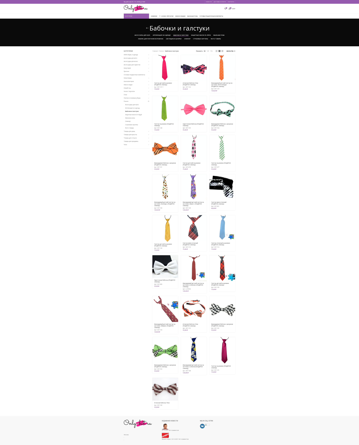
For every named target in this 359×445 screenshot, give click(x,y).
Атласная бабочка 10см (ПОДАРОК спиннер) (190, 84)
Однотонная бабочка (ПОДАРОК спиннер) (193, 124)
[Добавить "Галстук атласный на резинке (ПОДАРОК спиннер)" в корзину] (233, 218)
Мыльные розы (130, 118)
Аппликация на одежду (132, 108)
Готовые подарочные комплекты (134, 75)
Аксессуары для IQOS (132, 104)
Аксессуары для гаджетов (132, 65)
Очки (125, 94)
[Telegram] (203, 1)
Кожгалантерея (129, 81)
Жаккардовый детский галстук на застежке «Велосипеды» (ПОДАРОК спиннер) (221, 84)
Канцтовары (128, 78)
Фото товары (129, 128)
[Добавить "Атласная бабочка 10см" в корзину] (176, 381)
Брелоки (126, 71)
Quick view (176, 62)
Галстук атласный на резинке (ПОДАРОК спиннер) (220, 244)
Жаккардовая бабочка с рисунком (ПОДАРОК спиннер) (222, 124)
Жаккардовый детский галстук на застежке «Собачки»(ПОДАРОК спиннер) (193, 366)
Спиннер (128, 121)
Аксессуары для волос (131, 61)
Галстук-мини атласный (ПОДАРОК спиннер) (218, 203)
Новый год (127, 88)
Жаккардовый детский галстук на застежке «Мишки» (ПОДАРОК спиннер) (164, 325)
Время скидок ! (166, 439)
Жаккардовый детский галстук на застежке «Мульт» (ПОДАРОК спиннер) (193, 203)
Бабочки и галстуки (132, 111)
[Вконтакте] (202, 1)
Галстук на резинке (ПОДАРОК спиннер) (164, 124)
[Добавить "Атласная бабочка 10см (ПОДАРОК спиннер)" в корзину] (205, 58)
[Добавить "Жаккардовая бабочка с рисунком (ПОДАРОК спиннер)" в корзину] (233, 99)
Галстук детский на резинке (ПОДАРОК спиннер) (163, 84)
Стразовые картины (131, 125)
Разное (126, 101)
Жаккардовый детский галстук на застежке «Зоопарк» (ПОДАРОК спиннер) (164, 203)
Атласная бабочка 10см (161, 403)
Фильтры (230, 51)
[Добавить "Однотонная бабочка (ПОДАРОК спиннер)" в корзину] (205, 99)
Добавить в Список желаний (176, 66)
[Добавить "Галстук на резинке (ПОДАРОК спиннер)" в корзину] (176, 99)
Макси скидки (128, 85)
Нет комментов (174, 430)
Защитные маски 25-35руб (133, 115)
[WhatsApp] (201, 1)
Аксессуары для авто (130, 58)
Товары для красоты (130, 134)
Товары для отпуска (130, 138)
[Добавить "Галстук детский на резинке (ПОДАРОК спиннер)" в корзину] (176, 58)
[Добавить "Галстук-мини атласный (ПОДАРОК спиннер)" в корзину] (233, 177)
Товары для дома (129, 131)
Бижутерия (127, 68)
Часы (125, 144)
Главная (155, 51)
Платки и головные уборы (132, 98)
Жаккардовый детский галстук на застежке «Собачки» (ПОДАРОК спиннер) (193, 285)
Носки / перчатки (129, 91)
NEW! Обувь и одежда (131, 55)
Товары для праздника (131, 141)
